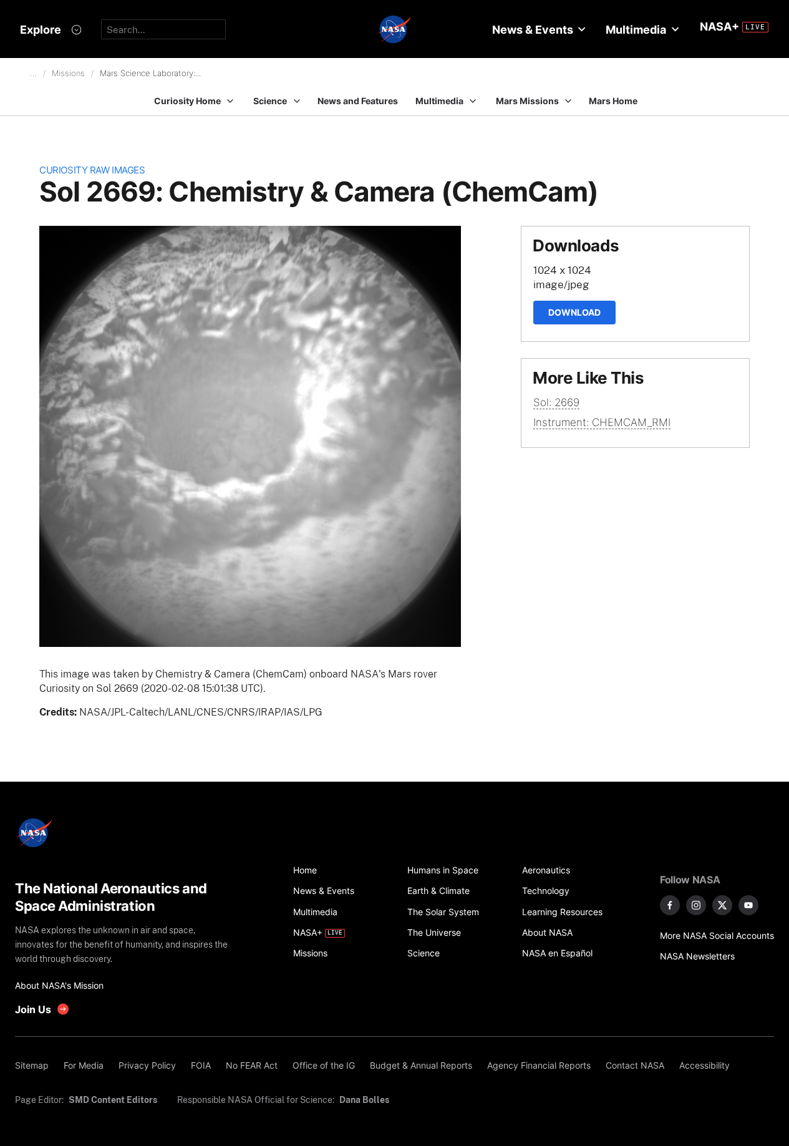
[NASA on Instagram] (696, 905)
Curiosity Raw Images (92, 170)
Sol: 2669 (556, 402)
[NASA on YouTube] (748, 905)
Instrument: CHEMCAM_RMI (601, 422)
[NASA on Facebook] (670, 905)
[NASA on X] (722, 905)
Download (574, 312)
